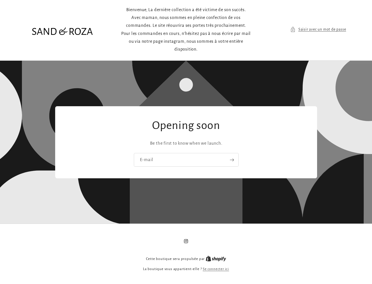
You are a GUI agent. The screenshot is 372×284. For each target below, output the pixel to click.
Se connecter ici (216, 269)
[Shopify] (216, 259)
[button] (318, 29)
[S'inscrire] (231, 160)
